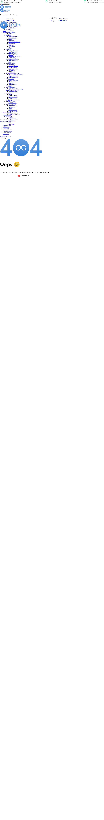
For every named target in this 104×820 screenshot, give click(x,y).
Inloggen (2, 121)
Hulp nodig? (3, 138)
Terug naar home (7, 175)
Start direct (8, 121)
